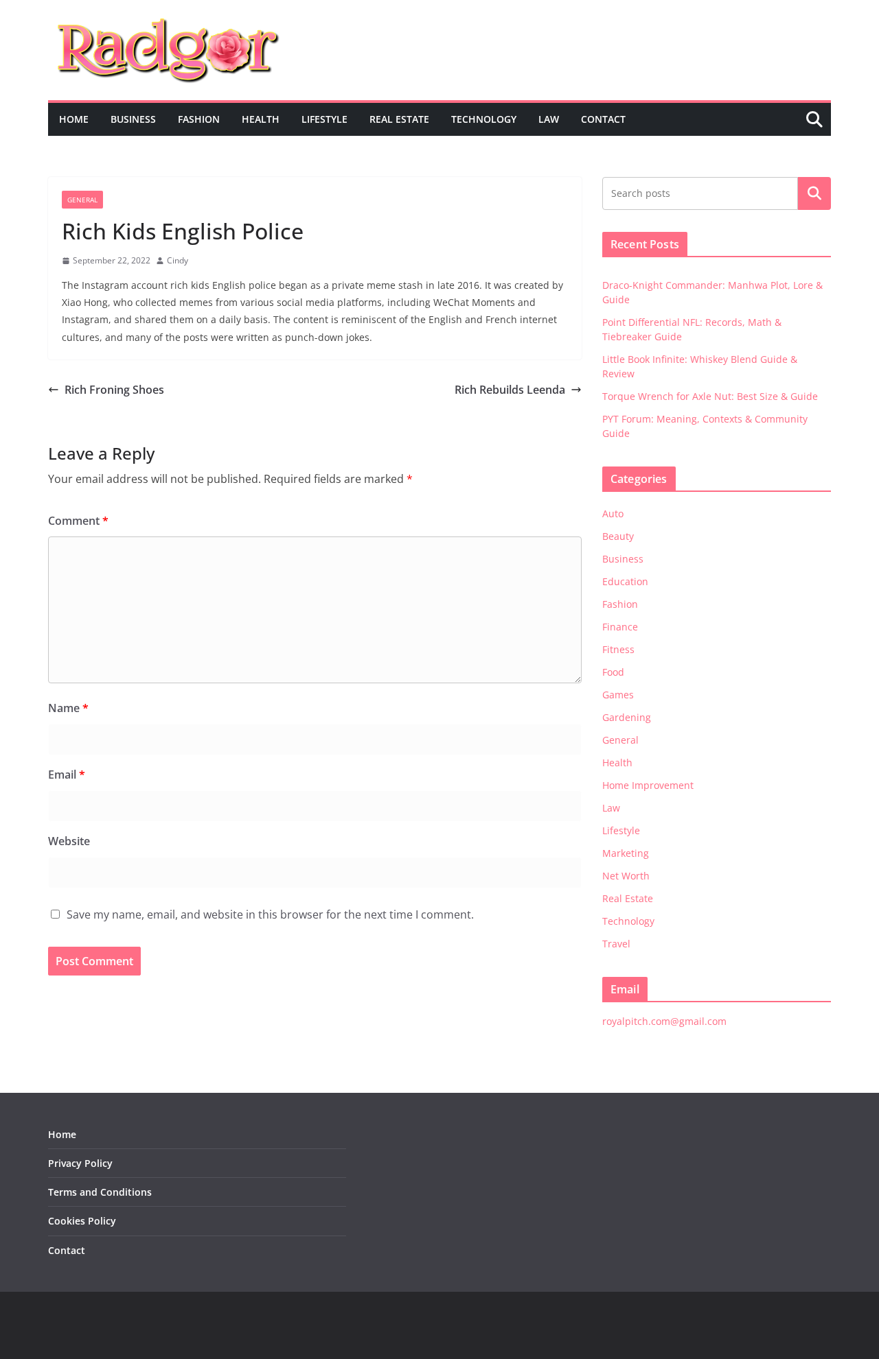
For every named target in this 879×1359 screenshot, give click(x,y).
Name (68, 708)
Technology (483, 119)
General (82, 199)
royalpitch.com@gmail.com (664, 1021)
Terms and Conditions (100, 1191)
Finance (620, 626)
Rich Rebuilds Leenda (510, 389)
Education (625, 581)
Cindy (177, 260)
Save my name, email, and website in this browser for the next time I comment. (270, 914)
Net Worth (626, 875)
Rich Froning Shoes (114, 389)
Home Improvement (648, 785)
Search (814, 193)
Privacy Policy (80, 1163)
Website (69, 841)
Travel (616, 943)
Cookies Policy (82, 1220)
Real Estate (399, 119)
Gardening (626, 717)
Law (548, 119)
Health (260, 119)
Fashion (199, 119)
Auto (613, 513)
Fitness (618, 649)
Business (133, 119)
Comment (78, 520)
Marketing (625, 853)
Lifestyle (324, 119)
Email (66, 774)
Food (613, 671)
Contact (603, 119)
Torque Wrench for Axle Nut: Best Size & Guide (710, 396)
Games (618, 694)
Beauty (618, 536)
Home (74, 119)
